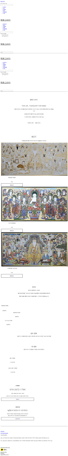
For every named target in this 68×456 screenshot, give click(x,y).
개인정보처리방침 (4, 433)
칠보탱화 (5, 12)
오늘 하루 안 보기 (5, 454)
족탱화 (4, 9)
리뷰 (4, 13)
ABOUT (4, 7)
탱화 (4, 10)
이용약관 (2, 431)
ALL (4, 8)
